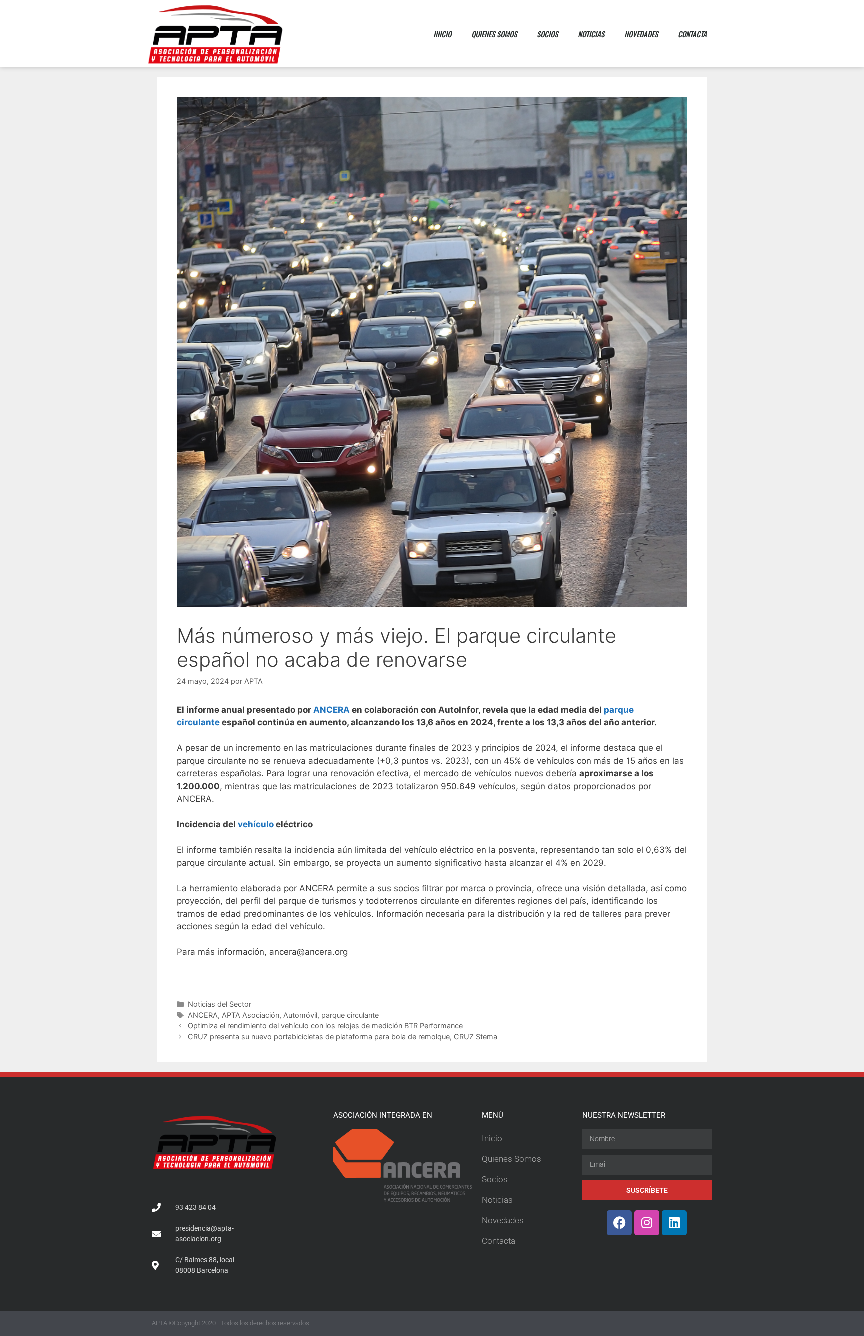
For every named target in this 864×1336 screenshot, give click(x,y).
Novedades (641, 33)
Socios (547, 33)
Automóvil (301, 1015)
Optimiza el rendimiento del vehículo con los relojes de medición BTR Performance (325, 1025)
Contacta (692, 33)
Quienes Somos (494, 33)
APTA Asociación (251, 1015)
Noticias (591, 33)
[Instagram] (647, 1222)
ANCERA (332, 710)
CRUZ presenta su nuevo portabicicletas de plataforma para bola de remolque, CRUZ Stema (343, 1036)
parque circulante (350, 1015)
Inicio (443, 33)
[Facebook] (619, 1222)
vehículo (256, 824)
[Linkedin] (674, 1222)
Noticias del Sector (220, 1004)
